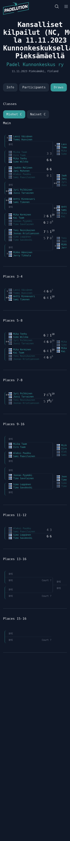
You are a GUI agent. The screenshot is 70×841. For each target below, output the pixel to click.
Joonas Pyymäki (22, 221)
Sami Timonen (21, 202)
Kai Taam (18, 217)
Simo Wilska (20, 161)
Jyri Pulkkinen (22, 189)
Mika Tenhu (19, 158)
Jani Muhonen (21, 170)
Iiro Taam (18, 155)
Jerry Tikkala (21, 255)
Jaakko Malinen (22, 167)
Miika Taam (19, 152)
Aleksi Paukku (21, 174)
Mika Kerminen (21, 214)
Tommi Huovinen (22, 139)
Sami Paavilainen (23, 177)
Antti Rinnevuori (23, 199)
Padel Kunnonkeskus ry (35, 64)
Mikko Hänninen (22, 252)
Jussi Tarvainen (23, 193)
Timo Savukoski (22, 239)
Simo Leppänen (21, 236)
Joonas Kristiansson (25, 233)
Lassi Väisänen (22, 136)
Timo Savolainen (23, 224)
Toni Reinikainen (23, 230)
